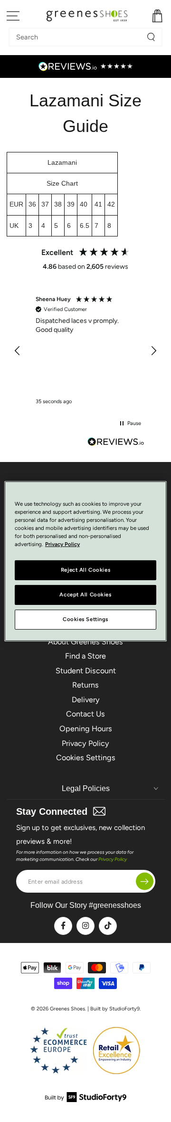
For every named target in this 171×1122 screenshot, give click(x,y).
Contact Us (85, 713)
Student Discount (86, 670)
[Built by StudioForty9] (85, 1099)
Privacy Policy (85, 743)
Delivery (86, 699)
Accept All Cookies (85, 594)
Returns (85, 684)
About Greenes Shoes (85, 641)
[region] (86, 351)
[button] (18, 350)
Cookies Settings (85, 757)
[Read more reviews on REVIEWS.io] (115, 442)
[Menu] (13, 16)
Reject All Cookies (85, 569)
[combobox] (78, 37)
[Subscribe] (144, 881)
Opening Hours (85, 728)
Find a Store (85, 655)
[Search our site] (151, 37)
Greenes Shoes (67, 1009)
